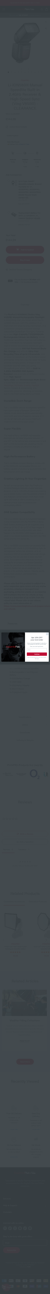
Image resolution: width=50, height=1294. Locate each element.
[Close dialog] (47, 634)
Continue (36, 654)
